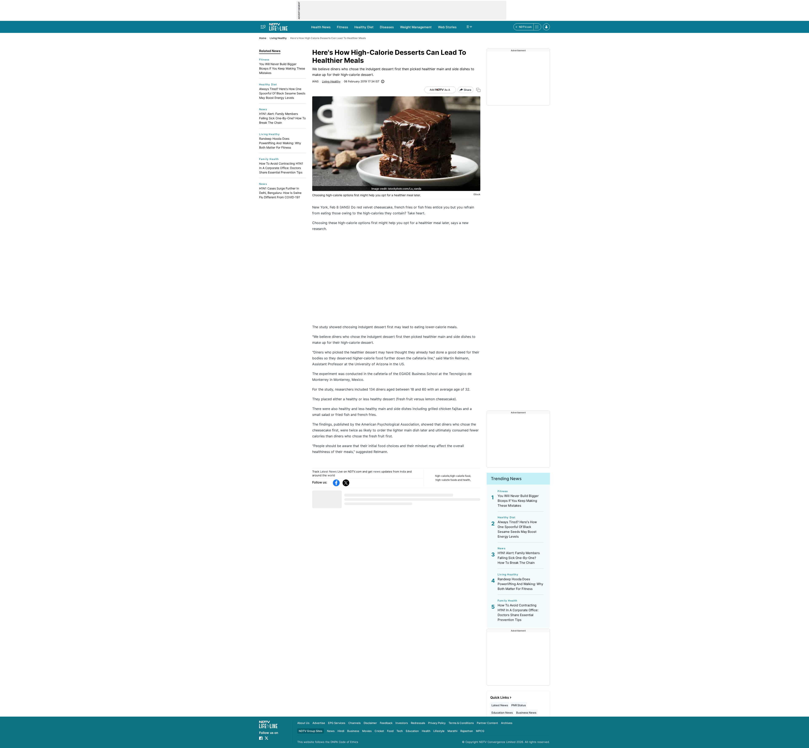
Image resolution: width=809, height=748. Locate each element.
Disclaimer (370, 723)
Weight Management (416, 27)
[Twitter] (346, 482)
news (376, 471)
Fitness (342, 27)
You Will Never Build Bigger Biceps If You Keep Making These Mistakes (282, 68)
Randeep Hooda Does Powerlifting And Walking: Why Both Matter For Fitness (280, 143)
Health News (321, 27)
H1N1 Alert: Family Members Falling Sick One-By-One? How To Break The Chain (282, 118)
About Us (303, 723)
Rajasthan (466, 731)
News (263, 109)
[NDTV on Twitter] (266, 738)
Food (390, 731)
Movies (367, 731)
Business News (526, 712)
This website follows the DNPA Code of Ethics (327, 742)
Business (353, 731)
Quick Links (499, 697)
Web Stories (447, 27)
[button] (546, 26)
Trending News (506, 478)
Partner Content (487, 723)
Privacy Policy (437, 723)
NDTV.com (525, 26)
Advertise (318, 723)
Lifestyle (439, 731)
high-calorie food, (460, 475)
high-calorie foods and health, (453, 479)
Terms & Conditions (461, 723)
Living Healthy (278, 38)
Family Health (269, 159)
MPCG (480, 731)
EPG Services (336, 723)
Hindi (341, 731)
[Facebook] (336, 482)
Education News (502, 712)
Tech (399, 731)
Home (262, 38)
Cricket (379, 731)
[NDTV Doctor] (278, 26)
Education (412, 731)
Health (426, 731)
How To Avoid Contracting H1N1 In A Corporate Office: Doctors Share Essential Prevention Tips (281, 168)
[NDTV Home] (268, 724)
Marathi (452, 731)
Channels (354, 723)
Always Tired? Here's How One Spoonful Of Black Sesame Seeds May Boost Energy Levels (282, 93)
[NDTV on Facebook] (261, 738)
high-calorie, (442, 475)
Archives (506, 723)
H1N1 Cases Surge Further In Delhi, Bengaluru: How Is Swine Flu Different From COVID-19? (280, 193)
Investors (401, 723)
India (403, 471)
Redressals (418, 723)
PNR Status (518, 705)
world (331, 475)
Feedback (386, 723)
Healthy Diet (364, 27)
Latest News (328, 471)
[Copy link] (478, 90)
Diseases (387, 27)
